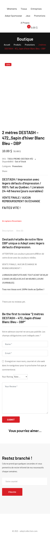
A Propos (25, 22)
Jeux (28, 15)
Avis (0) (19, 230)
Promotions (39, 15)
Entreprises (36, 8)
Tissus (24, 8)
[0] (26, 28)
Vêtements (12, 8)
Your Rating (7, 376)
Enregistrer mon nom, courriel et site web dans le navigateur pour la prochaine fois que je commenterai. (24, 365)
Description (7, 230)
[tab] (7, 231)
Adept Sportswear (13, 15)
